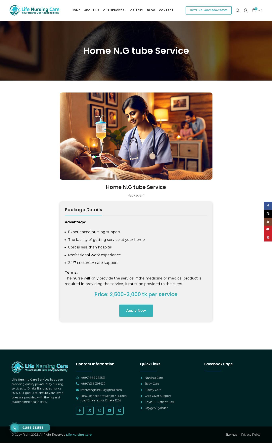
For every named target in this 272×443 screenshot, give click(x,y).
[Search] (238, 10)
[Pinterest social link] (120, 411)
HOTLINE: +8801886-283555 (208, 10)
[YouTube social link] (110, 411)
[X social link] (90, 411)
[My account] (246, 10)
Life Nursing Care (79, 434)
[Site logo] (34, 10)
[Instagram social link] (100, 411)
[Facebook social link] (80, 411)
